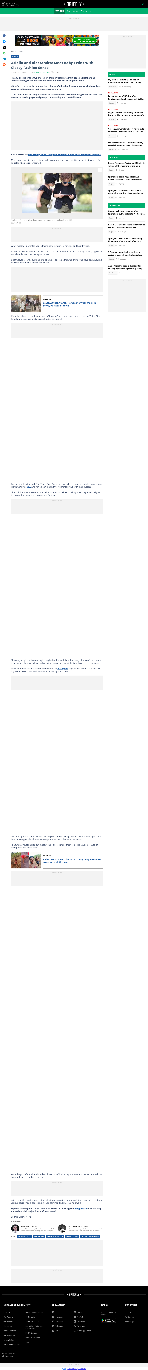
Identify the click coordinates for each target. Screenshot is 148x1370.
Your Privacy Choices (77, 1368)
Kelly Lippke (46, 72)
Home (13, 51)
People (111, 259)
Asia (68, 11)
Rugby (111, 170)
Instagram (62, 668)
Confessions (113, 87)
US (91, 11)
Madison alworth (55, 1236)
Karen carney (72, 1236)
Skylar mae (39, 1236)
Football (111, 103)
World (60, 11)
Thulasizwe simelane (90, 1236)
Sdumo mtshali (24, 1236)
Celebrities (112, 149)
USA (28, 486)
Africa (75, 11)
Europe (84, 11)
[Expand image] (100, 170)
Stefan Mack (37, 72)
